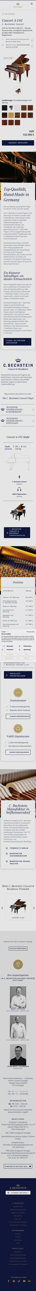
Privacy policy (30, 631)
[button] (4, 632)
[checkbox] (3, 646)
